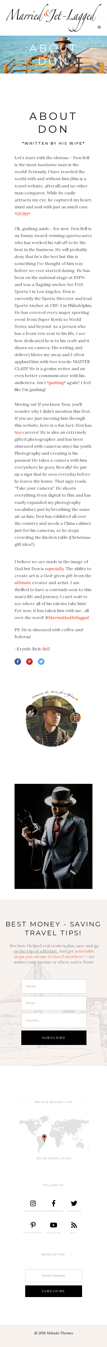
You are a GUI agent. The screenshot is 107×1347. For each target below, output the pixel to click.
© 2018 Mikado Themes (53, 1333)
